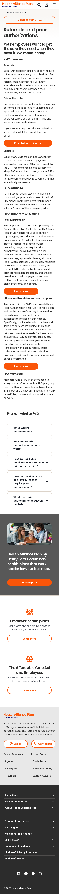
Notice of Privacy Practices (21, 852)
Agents (9, 761)
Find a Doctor (40, 761)
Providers (10, 775)
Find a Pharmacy (42, 768)
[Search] (39, 5)
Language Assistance (18, 846)
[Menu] (54, 5)
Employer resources (16, 12)
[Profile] (47, 5)
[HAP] (17, 4)
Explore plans (29, 582)
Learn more (29, 638)
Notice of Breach (15, 858)
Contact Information (17, 821)
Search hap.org (42, 775)
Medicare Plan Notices (18, 833)
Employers (11, 768)
